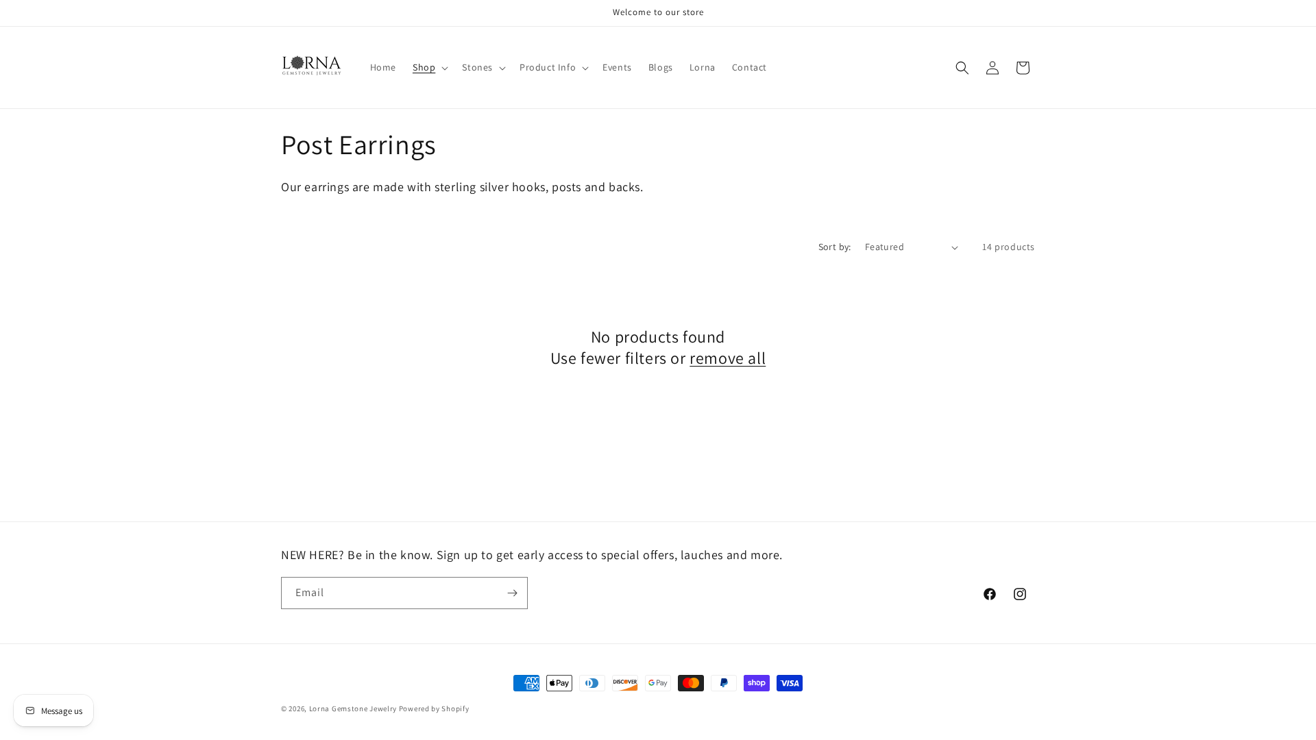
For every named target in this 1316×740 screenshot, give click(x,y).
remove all (728, 358)
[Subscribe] (512, 593)
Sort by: (834, 247)
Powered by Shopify (434, 708)
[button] (429, 67)
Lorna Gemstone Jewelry (353, 708)
